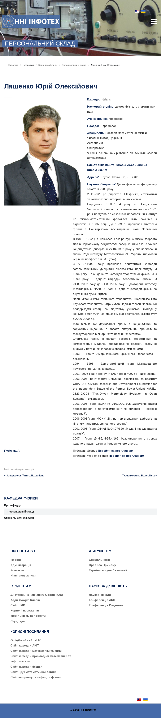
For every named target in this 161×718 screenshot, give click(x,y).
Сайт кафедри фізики (26, 666)
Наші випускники (23, 575)
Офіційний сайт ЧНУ (25, 640)
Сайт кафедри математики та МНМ (36, 650)
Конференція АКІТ (102, 600)
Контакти (17, 570)
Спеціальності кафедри (19, 517)
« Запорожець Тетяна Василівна (24, 475)
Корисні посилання (24, 610)
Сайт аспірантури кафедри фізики (35, 677)
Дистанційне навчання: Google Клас (37, 594)
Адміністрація (20, 565)
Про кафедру (12, 505)
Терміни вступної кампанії (108, 570)
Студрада (17, 621)
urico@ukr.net (97, 170)
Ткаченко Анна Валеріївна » (139, 475)
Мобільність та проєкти (28, 615)
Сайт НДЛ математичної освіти (33, 672)
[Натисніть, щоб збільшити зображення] (42, 151)
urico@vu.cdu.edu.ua (131, 164)
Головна (13, 65)
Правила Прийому (102, 565)
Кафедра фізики (47, 65)
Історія (15, 559)
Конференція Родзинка (106, 605)
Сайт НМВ (17, 605)
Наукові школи (100, 594)
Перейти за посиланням (115, 450)
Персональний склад (74, 65)
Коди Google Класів (25, 600)
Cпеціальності (99, 559)
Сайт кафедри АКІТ (24, 645)
